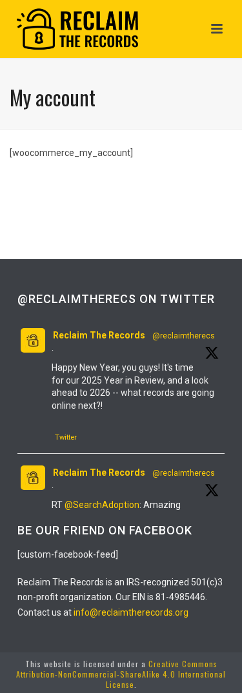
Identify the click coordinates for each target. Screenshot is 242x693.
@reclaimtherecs (183, 335)
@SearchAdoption (102, 505)
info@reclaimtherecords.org (131, 612)
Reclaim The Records (99, 335)
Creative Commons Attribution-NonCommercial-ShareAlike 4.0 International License (121, 674)
